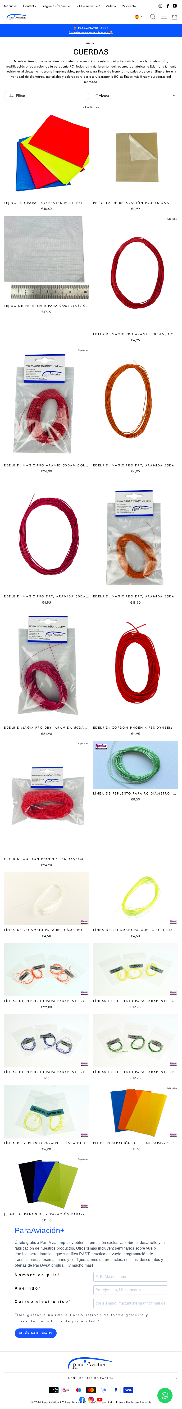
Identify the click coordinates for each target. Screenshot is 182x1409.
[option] (91, 30)
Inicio (90, 43)
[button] (139, 17)
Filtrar (20, 95)
